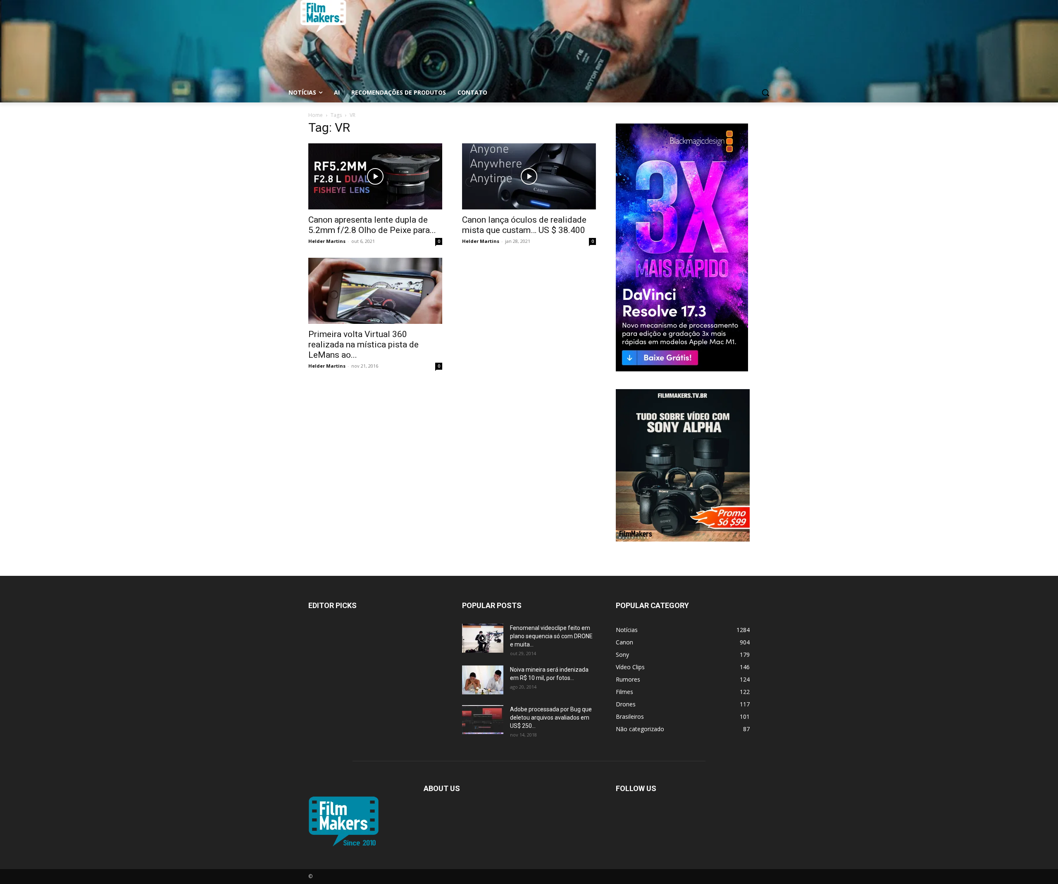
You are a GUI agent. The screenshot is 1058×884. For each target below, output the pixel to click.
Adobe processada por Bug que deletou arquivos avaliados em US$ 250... (551, 717)
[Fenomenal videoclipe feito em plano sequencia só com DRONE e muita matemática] (482, 638)
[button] (765, 92)
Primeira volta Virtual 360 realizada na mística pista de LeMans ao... (363, 344)
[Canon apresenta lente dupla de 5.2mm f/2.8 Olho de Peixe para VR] (375, 176)
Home (315, 115)
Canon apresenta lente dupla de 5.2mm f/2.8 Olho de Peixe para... (372, 225)
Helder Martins (327, 241)
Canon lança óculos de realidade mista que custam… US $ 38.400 (524, 225)
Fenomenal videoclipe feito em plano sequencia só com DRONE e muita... (551, 636)
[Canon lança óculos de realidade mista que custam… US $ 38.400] (529, 176)
